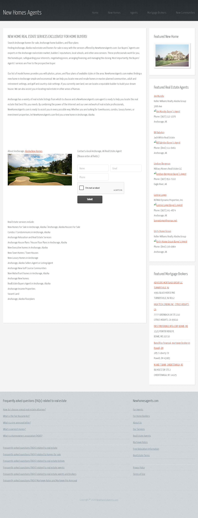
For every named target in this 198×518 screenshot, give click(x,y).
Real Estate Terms (141, 455)
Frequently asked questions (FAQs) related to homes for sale (32, 454)
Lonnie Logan (160, 195)
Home (95, 12)
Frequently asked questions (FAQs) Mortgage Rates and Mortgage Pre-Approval (40, 480)
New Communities (185, 12)
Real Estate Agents (142, 436)
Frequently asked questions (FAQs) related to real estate (30, 448)
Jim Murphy (159, 96)
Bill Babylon (159, 132)
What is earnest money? (14, 429)
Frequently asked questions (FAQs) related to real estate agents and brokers (39, 474)
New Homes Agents (22, 13)
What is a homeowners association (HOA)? (22, 436)
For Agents (138, 409)
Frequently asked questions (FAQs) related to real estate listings (34, 461)
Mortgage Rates (140, 442)
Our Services (139, 429)
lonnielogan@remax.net (165, 220)
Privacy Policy (139, 467)
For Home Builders (141, 416)
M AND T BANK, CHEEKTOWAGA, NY (168, 365)
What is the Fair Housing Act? (16, 416)
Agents (134, 12)
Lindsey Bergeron (162, 163)
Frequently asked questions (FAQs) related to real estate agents (34, 467)
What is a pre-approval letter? (17, 423)
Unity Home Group (162, 231)
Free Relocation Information (146, 449)
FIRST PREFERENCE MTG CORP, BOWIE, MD (171, 326)
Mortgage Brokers (156, 12)
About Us (137, 423)
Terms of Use (139, 474)
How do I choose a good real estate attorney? (24, 409)
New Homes (114, 12)
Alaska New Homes (33, 151)
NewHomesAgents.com (107, 500)
